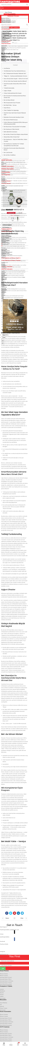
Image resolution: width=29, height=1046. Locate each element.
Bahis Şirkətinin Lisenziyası (10, 131)
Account (2, 8)
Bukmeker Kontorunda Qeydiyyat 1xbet (14, 117)
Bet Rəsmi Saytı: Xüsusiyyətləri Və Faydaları (15, 126)
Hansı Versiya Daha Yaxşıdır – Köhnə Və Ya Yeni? (16, 78)
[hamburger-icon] (2, 13)
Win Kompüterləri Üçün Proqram (12, 102)
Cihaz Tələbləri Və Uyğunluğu (11, 110)
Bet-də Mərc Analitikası (10, 155)
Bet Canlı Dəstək (8, 152)
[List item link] (14, 974)
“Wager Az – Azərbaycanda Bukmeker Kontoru (15, 76)
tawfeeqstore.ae (4, 954)
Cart (1, 9)
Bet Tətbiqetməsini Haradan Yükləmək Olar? (15, 73)
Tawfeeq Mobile (4, 944)
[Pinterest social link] (14, 913)
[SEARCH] (27, 4)
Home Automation (5, 1011)
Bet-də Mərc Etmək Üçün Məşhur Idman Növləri (16, 134)
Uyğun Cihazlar (7, 90)
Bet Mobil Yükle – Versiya (10, 105)
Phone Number (4, 963)
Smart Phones (8, 12)
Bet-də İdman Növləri (9, 100)
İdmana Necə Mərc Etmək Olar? (11, 137)
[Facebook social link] (6, 913)
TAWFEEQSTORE (10, 1)
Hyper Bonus (7, 107)
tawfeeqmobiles (4, 937)
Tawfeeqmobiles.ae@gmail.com (9, 929)
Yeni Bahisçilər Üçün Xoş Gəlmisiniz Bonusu (15, 71)
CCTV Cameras (4, 1027)
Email (1, 958)
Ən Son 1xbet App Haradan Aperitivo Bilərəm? (15, 81)
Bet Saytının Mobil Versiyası (11, 119)
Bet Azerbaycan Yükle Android (11, 129)
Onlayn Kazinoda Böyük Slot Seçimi (12, 93)
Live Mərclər (7, 68)
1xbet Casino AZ (14, 27)
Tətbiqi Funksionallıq (9, 88)
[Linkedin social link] (18, 913)
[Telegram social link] (22, 913)
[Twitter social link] (10, 913)
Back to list (14, 918)
